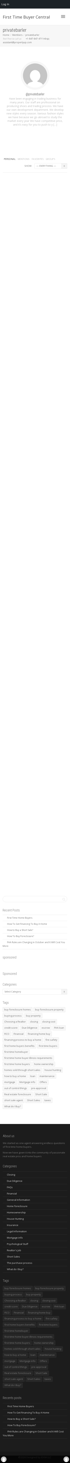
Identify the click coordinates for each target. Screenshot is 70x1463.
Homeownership (16, 1212)
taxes (47, 1100)
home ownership (43, 1064)
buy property (33, 1015)
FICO (6, 1033)
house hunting (53, 1070)
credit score (11, 1027)
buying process (13, 1015)
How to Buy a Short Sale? (20, 930)
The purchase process (19, 1263)
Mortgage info (27, 1082)
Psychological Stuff (17, 1244)
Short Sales (33, 1100)
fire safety (51, 1039)
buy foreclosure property (49, 1009)
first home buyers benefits (19, 1046)
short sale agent (13, 1100)
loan (32, 1076)
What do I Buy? (12, 1106)
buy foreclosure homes (17, 1009)
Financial (19, 1033)
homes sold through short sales (22, 1070)
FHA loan (59, 1027)
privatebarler (25, 185)
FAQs (10, 1187)
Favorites (37, 159)
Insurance (12, 1225)
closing (34, 1021)
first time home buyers (17, 1064)
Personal (9, 159)
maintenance (47, 1076)
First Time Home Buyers (19, 917)
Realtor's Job (14, 1250)
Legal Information (17, 1231)
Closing (11, 1174)
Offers (43, 1082)
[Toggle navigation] (63, 16)
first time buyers (48, 1046)
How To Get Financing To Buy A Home (27, 924)
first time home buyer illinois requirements (28, 1058)
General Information (18, 1199)
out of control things (15, 1088)
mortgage (9, 1082)
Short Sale (41, 1094)
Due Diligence (29, 1027)
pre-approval (38, 1088)
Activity (16, 154)
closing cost (48, 1021)
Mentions (23, 159)
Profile (35, 154)
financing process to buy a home (22, 1039)
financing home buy (39, 1033)
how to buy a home (15, 1076)
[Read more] (35, 232)
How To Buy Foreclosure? (20, 936)
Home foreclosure (17, 1206)
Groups (53, 149)
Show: (28, 165)
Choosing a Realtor (15, 1021)
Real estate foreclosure (17, 1094)
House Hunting (15, 1218)
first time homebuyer (16, 1051)
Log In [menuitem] (5, 4)
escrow (46, 1027)
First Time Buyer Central (26, 17)
